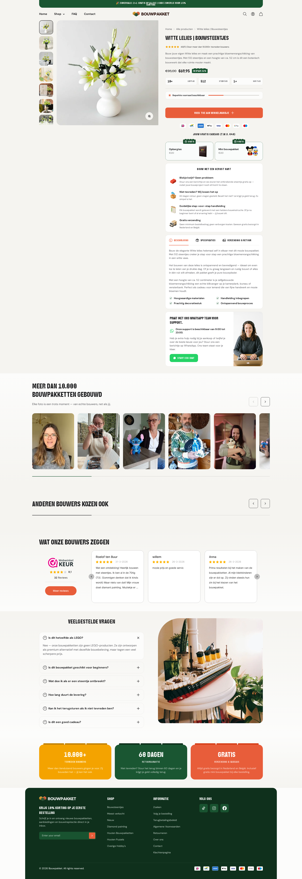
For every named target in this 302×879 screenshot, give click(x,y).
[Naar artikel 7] (46, 122)
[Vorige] (253, 503)
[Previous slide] (253, 401)
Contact (89, 14)
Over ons (158, 839)
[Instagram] (214, 808)
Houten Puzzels (115, 839)
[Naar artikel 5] (46, 90)
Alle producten (184, 29)
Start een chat (186, 358)
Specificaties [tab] (207, 240)
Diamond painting (117, 826)
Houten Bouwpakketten (120, 833)
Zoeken (157, 807)
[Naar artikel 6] (46, 106)
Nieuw (110, 820)
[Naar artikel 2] (46, 43)
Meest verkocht (115, 813)
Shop (57, 14)
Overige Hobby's (116, 846)
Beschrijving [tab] (181, 240)
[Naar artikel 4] (46, 74)
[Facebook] (224, 808)
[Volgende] (265, 503)
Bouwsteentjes (115, 807)
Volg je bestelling (162, 813)
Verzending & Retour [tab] (239, 240)
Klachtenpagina (162, 852)
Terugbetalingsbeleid (165, 820)
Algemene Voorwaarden (166, 826)
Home (43, 14)
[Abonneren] (92, 835)
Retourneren (160, 833)
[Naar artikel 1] (46, 27)
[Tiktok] (203, 808)
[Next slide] (265, 401)
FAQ (74, 14)
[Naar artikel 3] (46, 59)
